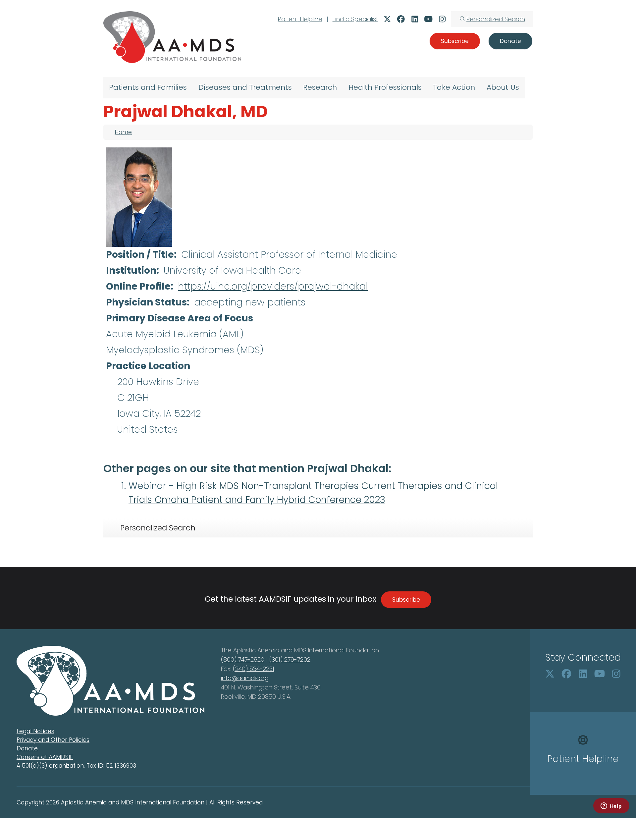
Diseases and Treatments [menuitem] (245, 87)
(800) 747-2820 (242, 659)
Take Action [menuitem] (454, 87)
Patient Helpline (300, 19)
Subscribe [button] (455, 41)
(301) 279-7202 (289, 659)
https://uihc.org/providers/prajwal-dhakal (273, 286)
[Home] (172, 37)
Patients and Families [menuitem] (148, 87)
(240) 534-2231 (253, 669)
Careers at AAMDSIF (45, 757)
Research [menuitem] (320, 87)
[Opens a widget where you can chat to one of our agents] (611, 806)
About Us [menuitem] (503, 87)
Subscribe (406, 600)
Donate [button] (510, 41)
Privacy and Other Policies (53, 740)
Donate (27, 748)
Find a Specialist (355, 19)
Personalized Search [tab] (157, 527)
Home (123, 132)
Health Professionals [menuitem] (385, 87)
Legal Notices (35, 731)
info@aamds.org (245, 678)
